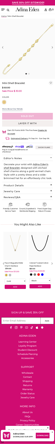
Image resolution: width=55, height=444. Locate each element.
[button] (51, 83)
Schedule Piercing (27, 354)
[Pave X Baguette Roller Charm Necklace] (15, 246)
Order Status (28, 393)
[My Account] (46, 10)
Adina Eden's (40, 164)
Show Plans (44, 147)
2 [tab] (29, 73)
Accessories (27, 358)
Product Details (14, 185)
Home (3, 16)
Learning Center (27, 342)
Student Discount (27, 350)
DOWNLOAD (42, 435)
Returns (27, 385)
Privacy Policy (27, 420)
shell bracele (11, 167)
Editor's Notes (13, 158)
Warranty (27, 389)
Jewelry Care (12, 191)
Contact (27, 377)
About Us (27, 412)
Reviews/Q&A (12, 197)
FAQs (27, 416)
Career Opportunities (27, 424)
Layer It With (27, 123)
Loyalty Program (27, 346)
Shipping (28, 381)
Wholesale (27, 373)
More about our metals (12, 109)
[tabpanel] (27, 49)
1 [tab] (26, 73)
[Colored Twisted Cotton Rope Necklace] (40, 246)
